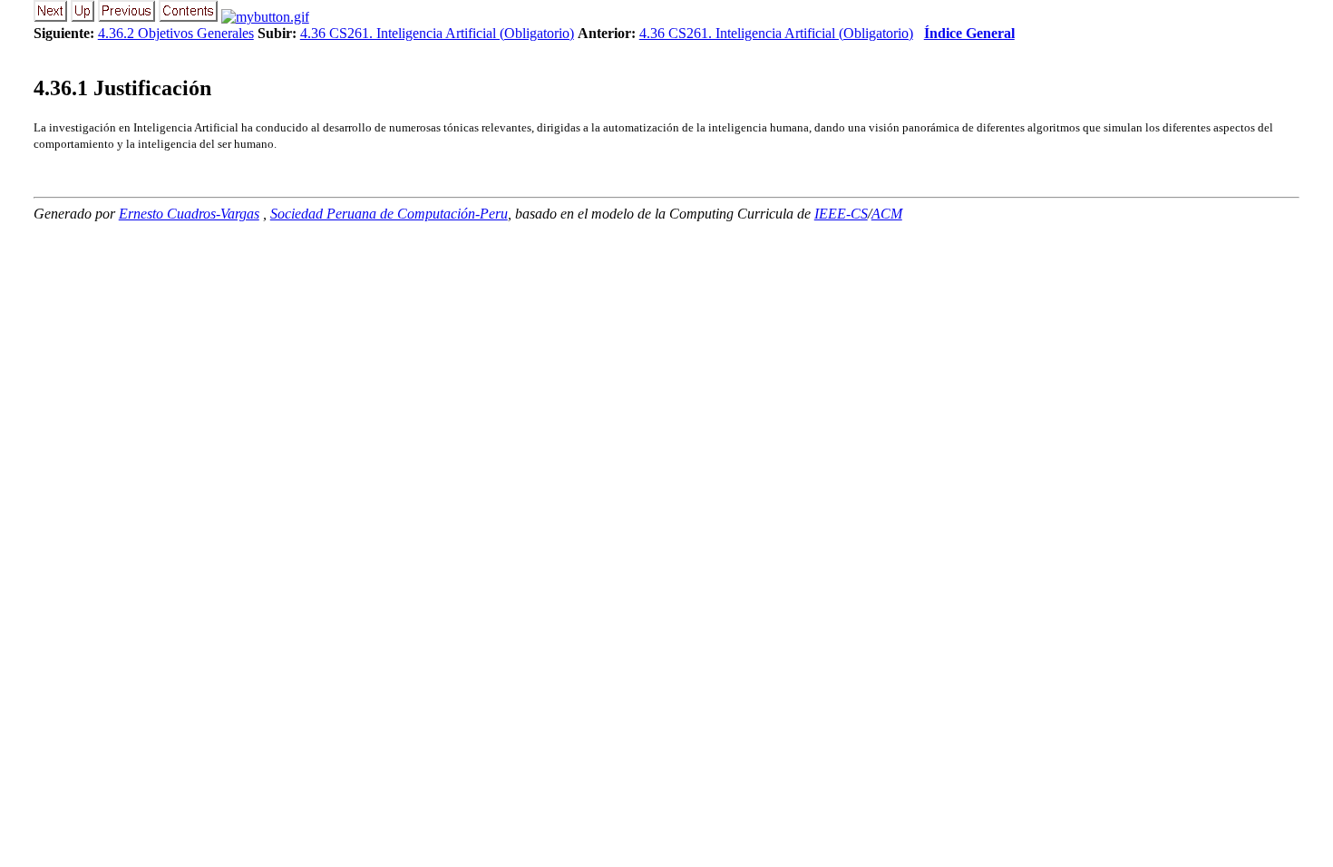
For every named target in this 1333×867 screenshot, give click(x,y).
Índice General (969, 33)
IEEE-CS (841, 213)
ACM (886, 213)
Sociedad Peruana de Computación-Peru (389, 213)
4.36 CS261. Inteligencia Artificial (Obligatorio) (437, 33)
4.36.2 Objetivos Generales (176, 33)
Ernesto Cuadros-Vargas (189, 213)
